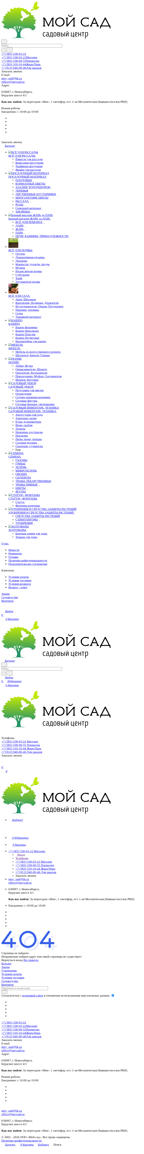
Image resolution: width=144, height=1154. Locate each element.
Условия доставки (19, 580)
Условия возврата (19, 584)
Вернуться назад (12, 960)
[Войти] (3, 763)
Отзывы (13, 557)
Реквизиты (15, 553)
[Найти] (9, 50)
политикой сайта (32, 995)
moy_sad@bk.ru (11, 78)
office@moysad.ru (13, 82)
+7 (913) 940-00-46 (21, 68)
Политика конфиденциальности (21, 1140)
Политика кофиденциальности (27, 560)
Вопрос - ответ (17, 587)
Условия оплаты (18, 577)
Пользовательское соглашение (27, 564)
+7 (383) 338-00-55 (20, 61)
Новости (13, 550)
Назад (21, 854)
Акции (5, 967)
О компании (9, 970)
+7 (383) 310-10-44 (21, 64)
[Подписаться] (4, 992)
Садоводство (9, 981)
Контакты (7, 984)
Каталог (6, 963)
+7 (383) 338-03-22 (13, 54)
